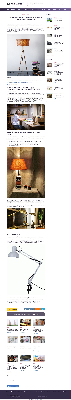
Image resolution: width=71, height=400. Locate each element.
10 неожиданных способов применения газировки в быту (38, 330)
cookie (38, 399)
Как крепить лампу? (13, 84)
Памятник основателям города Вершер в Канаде (12, 330)
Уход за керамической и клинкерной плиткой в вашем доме (36, 3)
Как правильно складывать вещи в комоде (37, 347)
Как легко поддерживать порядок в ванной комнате (12, 347)
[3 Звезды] (29, 314)
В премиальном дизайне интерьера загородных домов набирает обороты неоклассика (59, 65)
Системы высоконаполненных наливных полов (58, 35)
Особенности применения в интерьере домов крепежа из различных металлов (59, 73)
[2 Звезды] (28, 314)
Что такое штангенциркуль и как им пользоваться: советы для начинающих (59, 28)
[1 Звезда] (27, 314)
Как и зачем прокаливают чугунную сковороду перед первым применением (25, 367)
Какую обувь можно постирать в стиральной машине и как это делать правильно (25, 348)
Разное (8, 327)
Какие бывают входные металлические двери (58, 51)
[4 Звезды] (30, 314)
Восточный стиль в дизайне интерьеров (58, 80)
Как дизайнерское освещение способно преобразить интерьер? (59, 96)
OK (40, 399)
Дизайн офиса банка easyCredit (24, 330)
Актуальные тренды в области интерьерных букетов (58, 88)
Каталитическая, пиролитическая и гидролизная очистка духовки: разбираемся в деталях (12, 367)
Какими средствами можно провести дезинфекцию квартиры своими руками (38, 367)
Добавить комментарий (13, 386)
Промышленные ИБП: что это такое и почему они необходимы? (59, 43)
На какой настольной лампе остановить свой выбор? (20, 82)
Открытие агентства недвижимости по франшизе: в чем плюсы (58, 19)
